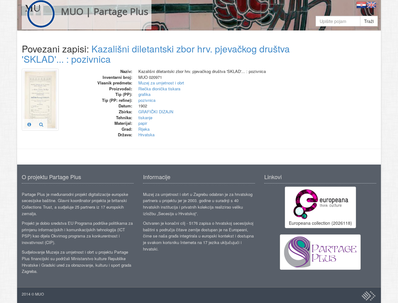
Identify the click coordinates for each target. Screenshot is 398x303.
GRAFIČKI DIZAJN (155, 112)
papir (142, 123)
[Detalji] (29, 124)
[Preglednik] (41, 124)
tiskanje (145, 117)
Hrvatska (146, 135)
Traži (369, 21)
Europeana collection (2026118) (320, 223)
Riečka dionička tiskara (159, 89)
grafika (144, 94)
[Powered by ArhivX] (368, 296)
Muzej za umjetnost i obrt (161, 83)
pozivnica (146, 100)
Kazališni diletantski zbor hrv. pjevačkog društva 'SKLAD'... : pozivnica (156, 54)
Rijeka (144, 129)
